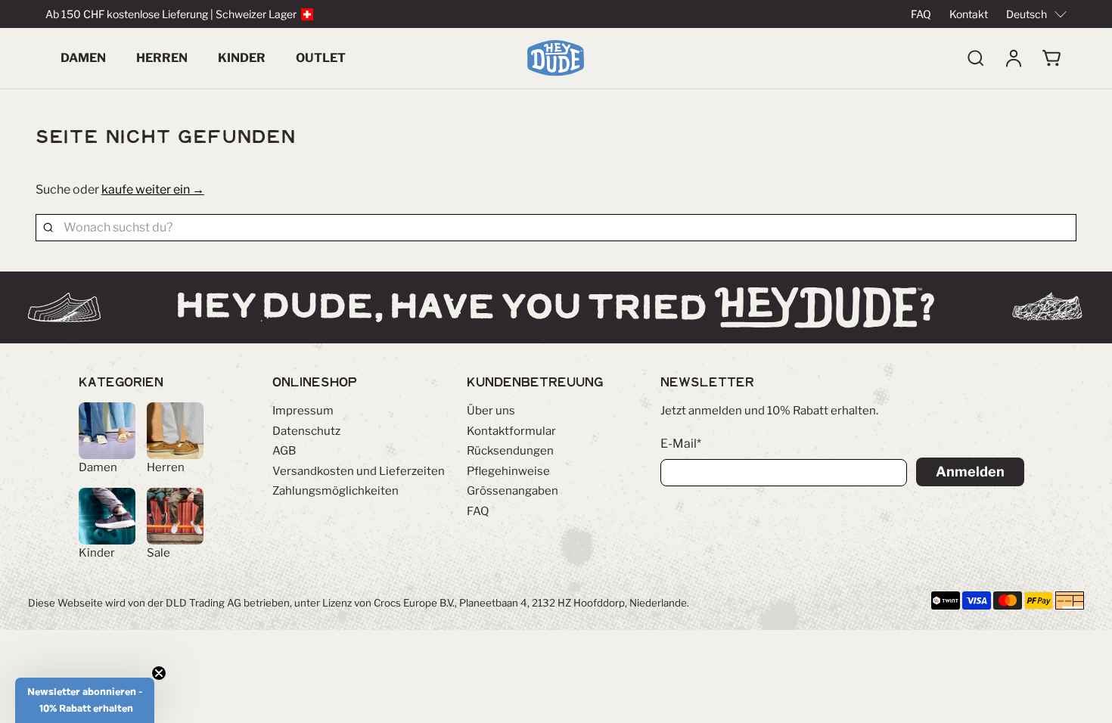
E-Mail (680, 443)
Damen (83, 58)
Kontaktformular (511, 431)
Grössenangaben (512, 491)
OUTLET (321, 58)
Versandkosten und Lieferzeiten (358, 471)
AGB (284, 451)
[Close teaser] (158, 673)
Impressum (303, 410)
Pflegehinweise (508, 471)
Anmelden (970, 471)
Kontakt (968, 14)
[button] (84, 700)
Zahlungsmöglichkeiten (335, 491)
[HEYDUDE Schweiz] (555, 58)
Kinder (242, 58)
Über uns (491, 410)
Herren (162, 58)
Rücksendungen (510, 451)
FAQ (921, 14)
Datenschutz (306, 431)
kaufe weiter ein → (152, 189)
